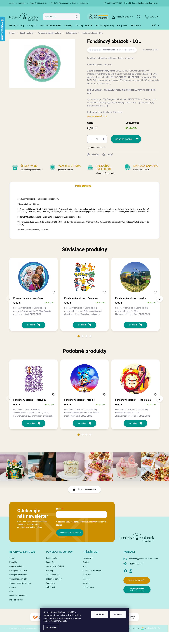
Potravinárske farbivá (55, 566)
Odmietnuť (100, 614)
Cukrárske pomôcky (54, 579)
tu (66, 621)
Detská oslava (88, 587)
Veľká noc (87, 575)
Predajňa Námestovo (38, 3)
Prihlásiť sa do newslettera (70, 532)
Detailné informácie (95, 116)
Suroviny (49, 571)
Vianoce (86, 579)
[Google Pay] (130, 617)
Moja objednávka (16, 600)
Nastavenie (51, 627)
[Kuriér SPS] (38, 617)
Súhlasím (117, 614)
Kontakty (22, 3)
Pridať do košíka (123, 139)
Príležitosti (50, 587)
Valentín (86, 583)
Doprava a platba (16, 566)
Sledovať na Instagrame (87, 489)
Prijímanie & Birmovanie (92, 571)
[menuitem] (17, 26)
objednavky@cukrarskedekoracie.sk (143, 559)
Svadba (86, 562)
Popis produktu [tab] (83, 185)
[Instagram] (131, 571)
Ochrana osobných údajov (20, 583)
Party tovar (50, 583)
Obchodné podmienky (18, 579)
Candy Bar (50, 562)
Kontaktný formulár (137, 580)
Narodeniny (87, 558)
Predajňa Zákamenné (59, 3)
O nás (11, 3)
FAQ (74, 3)
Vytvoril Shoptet (132, 628)
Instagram (84, 3)
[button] (79, 336)
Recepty (12, 587)
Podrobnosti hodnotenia (126, 50)
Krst (84, 566)
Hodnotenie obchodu (18, 596)
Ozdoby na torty (52, 558)
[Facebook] (125, 571)
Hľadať (76, 17)
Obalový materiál (53, 575)
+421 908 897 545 (136, 564)
